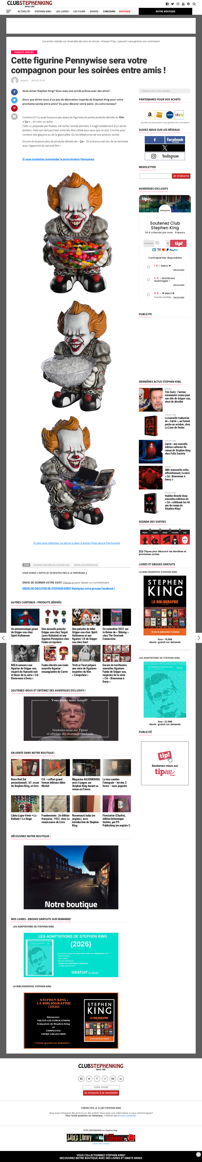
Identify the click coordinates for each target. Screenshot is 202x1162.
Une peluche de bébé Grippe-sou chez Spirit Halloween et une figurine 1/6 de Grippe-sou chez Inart (85, 635)
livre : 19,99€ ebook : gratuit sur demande (165, 640)
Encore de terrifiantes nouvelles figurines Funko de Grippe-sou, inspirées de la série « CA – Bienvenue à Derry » (115, 673)
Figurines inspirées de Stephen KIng (51, 564)
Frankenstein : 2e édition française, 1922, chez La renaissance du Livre (56, 819)
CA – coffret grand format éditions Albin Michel (53, 782)
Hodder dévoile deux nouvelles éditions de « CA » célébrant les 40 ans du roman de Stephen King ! (177, 502)
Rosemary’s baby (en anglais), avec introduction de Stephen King (85, 820)
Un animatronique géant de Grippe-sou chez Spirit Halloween (24, 632)
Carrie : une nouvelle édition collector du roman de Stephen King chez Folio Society (177, 448)
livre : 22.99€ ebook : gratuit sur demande (165, 723)
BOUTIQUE (125, 11)
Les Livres (62, 11)
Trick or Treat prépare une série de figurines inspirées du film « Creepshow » (84, 670)
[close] (198, 1154)
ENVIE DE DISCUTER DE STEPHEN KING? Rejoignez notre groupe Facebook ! (68, 588)
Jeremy (24, 80)
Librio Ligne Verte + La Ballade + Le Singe (23, 817)
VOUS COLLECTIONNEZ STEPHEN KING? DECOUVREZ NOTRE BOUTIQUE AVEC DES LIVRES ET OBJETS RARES (101, 1156)
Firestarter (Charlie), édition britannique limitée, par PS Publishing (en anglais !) (116, 820)
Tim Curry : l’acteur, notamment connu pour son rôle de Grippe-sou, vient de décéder (178, 396)
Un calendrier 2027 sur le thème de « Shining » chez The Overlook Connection (116, 634)
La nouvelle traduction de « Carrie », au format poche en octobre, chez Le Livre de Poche (177, 422)
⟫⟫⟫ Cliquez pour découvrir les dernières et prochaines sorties (162, 552)
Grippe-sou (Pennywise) (86, 564)
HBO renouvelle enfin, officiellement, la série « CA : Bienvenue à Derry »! (177, 474)
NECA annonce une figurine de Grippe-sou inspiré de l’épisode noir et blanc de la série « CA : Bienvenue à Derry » (25, 671)
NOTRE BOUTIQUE (165, 11)
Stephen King (43, 11)
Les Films (79, 11)
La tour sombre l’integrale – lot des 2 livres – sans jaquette (115, 782)
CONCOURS (109, 11)
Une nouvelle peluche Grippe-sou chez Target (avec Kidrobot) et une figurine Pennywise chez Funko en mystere (55, 635)
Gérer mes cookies (101, 1143)
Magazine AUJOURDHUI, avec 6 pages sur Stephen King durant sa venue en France (86, 784)
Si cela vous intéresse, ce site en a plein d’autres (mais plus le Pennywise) (76, 543)
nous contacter (128, 1115)
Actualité (24, 11)
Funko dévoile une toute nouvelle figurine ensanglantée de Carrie (55, 668)
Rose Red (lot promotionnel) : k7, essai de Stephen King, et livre (25, 782)
